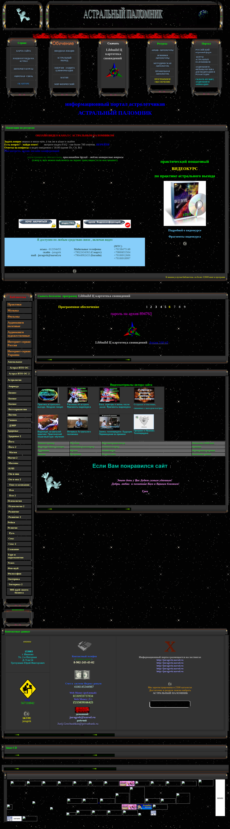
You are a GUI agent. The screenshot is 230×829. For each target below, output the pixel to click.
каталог (220, 798)
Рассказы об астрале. (78, 404)
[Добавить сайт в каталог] (153, 814)
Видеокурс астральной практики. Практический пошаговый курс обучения (51, 434)
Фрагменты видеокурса (79, 407)
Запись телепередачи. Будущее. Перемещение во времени (116, 432)
